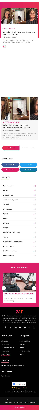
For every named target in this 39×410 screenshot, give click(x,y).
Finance (22, 344)
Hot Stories (11, 148)
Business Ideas (25, 341)
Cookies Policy (8, 402)
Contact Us (5, 351)
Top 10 (22, 354)
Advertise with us (7, 348)
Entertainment (25, 351)
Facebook (10, 164)
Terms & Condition (30, 402)
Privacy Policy (18, 402)
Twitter (29, 164)
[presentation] (4, 288)
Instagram (10, 169)
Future (22, 348)
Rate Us (25, 388)
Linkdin (29, 169)
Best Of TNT (5, 354)
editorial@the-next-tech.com (14, 365)
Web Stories (5, 376)
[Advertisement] (19, 72)
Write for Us (5, 344)
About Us (4, 341)
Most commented (28, 148)
